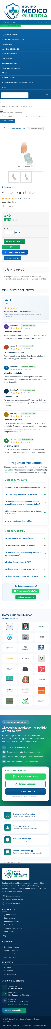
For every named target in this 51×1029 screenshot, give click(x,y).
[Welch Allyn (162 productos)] (41, 626)
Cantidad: (8, 229)
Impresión (9, 206)
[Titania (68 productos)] (41, 701)
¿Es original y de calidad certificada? (21, 494)
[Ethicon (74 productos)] (25, 690)
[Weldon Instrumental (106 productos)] (25, 647)
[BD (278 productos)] (9, 626)
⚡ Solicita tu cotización (15, 252)
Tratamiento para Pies (17, 128)
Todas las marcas (10, 957)
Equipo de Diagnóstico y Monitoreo (17, 82)
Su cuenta (44, 22)
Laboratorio (7, 59)
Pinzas (4, 73)
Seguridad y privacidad (13, 921)
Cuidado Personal (9, 54)
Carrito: (11, 22)
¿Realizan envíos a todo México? (19, 538)
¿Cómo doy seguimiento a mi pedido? (21, 576)
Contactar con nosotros (13, 928)
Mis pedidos (8, 971)
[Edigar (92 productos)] (41, 658)
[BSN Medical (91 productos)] (9, 669)
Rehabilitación (8, 78)
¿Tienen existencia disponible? (18, 521)
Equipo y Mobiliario (10, 35)
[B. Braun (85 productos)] (9, 679)
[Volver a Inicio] (4, 128)
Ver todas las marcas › (10, 618)
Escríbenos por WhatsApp (19, 995)
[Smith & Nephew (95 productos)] (9, 658)
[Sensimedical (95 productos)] (25, 658)
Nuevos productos (11, 950)
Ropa (4, 87)
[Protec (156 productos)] (9, 637)
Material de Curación (11, 49)
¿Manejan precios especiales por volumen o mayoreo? (23, 512)
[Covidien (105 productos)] (41, 647)
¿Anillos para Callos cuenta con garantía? (23, 487)
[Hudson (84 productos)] (25, 679)
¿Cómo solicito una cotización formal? (22, 569)
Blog (4, 936)
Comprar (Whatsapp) (11, 247)
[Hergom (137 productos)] (41, 637)
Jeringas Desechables (10, 63)
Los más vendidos (11, 954)
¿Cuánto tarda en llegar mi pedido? (20, 545)
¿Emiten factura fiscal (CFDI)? (18, 562)
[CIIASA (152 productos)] (25, 637)
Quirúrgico (7, 44)
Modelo (5, 202)
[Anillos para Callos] (13, 177)
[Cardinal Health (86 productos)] (41, 669)
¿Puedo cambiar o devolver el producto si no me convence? (23, 553)
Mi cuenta (7, 967)
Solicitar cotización (25, 597)
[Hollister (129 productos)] (9, 647)
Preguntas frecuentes (12, 925)
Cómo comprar (9, 918)
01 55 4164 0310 (15, 989)
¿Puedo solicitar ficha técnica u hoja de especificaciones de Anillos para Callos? (22, 502)
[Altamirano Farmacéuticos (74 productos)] (41, 690)
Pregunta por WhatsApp (27, 591)
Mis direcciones (10, 974)
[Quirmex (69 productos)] (25, 701)
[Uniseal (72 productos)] (9, 701)
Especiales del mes (11, 947)
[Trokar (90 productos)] (25, 669)
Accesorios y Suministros (13, 39)
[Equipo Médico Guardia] (15, 874)
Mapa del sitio (9, 932)
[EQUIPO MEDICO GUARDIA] (25, 11)
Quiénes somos (10, 915)
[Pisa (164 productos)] (25, 626)
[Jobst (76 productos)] (9, 690)
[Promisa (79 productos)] (41, 679)
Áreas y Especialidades (11, 68)
